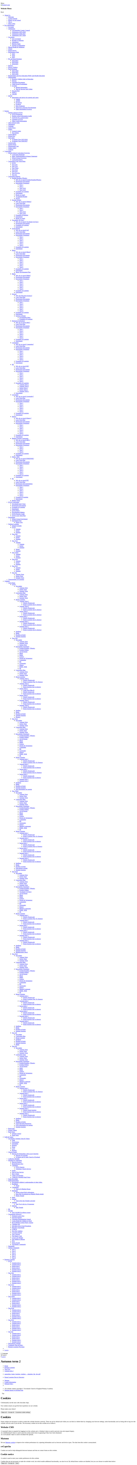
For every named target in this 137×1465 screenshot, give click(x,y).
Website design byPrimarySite (13, 1390)
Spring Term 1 (23, 388)
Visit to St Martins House (23, 1189)
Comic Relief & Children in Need (22, 1221)
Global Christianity (13, 1248)
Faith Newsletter (13, 1179)
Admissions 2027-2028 (19, 35)
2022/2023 (15, 60)
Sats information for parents (24, 789)
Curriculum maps (21, 1054)
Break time (11, 1128)
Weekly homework (28, 685)
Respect (14, 1150)
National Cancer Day (18, 1216)
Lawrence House (17, 1232)
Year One (15, 164)
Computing (15, 342)
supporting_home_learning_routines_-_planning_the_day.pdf (22, 1374)
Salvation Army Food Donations (21, 1226)
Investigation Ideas (24, 317)
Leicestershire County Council (21, 30)
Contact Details (12, 18)
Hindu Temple (20, 1196)
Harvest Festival (16, 1162)
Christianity (15, 1187)
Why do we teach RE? (22, 366)
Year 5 (21, 243)
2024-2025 (15, 72)
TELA (10, 22)
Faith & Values (8, 1137)
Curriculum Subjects (14, 176)
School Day (11, 136)
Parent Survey (12, 50)
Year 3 (21, 240)
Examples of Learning (22, 191)
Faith (13, 1140)
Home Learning (20, 599)
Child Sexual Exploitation (19, 84)
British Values (16, 500)
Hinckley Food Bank (18, 1227)
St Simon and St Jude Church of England (28, 1157)
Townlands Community (19, 1244)
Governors (11, 37)
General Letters (16, 131)
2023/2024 (15, 62)
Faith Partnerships (13, 1180)
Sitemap (6, 1380)
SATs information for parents (24, 1125)
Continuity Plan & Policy (15, 1345)
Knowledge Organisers (22, 183)
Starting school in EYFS (15, 112)
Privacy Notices (13, 67)
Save (17, 1463)
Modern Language (24, 989)
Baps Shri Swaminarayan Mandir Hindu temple (30, 1194)
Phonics (18, 717)
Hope (13, 1147)
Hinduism (15, 1190)
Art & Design (16, 228)
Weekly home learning (29, 1110)
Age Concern (16, 1234)
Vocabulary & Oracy (18, 220)
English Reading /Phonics (19, 178)
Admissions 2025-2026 (19, 32)
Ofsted (10, 49)
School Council (16, 1133)
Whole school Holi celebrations (25, 1192)
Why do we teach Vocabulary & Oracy (27, 222)
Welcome (11, 17)
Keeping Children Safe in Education (22, 79)
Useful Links (12, 143)
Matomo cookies (10, 1442)
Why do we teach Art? (22, 230)
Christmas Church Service (23, 1169)
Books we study (20, 195)
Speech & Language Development (26, 107)
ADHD (18, 101)
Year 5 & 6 (22, 190)
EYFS (14, 163)
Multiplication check (22, 952)
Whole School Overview (19, 158)
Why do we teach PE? (22, 480)
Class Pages (11, 583)
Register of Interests (18, 40)
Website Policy (8, 1384)
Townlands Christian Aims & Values (19, 1138)
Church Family (12, 1152)
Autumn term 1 (23, 759)
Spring (18, 531)
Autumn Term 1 (24, 384)
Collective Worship (13, 1159)
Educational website (21, 868)
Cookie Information (10, 1382)
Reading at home (21, 635)
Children (7, 581)
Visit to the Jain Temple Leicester (25, 1201)
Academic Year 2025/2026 (20, 139)
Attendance (15, 42)
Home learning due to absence (32, 687)
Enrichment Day (17, 520)
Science (14, 294)
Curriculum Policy (17, 159)
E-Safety (14, 86)
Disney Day (19, 522)
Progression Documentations (24, 484)
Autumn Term (20, 574)
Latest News (12, 128)
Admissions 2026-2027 (19, 34)
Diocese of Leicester (22, 1155)
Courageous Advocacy (15, 1214)
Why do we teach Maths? (23, 275)
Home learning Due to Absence (32, 772)
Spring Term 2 (23, 390)
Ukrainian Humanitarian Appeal (21, 1219)
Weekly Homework (29, 603)
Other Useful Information (19, 121)
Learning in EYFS (17, 119)
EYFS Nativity (20, 1167)
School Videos (12, 1130)
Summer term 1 (23, 621)
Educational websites (14, 1343)
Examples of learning (22, 215)
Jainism (14, 1199)
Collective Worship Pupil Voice (21, 1177)
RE (13, 364)
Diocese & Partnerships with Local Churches (25, 1154)
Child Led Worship (17, 1175)
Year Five (15, 171)
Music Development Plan (23, 272)
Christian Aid (16, 1224)
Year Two (15, 166)
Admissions (11, 28)
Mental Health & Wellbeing (16, 47)
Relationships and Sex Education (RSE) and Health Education (26, 75)
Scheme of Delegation (18, 45)
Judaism (14, 1202)
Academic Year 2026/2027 (20, 141)
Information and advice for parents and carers (25, 97)
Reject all (4, 1412)
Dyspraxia (19, 102)
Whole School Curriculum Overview (19, 153)
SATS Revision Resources (23, 1123)
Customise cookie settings (23, 1412)
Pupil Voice (11, 1132)
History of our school (14, 20)
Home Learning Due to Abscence (14, 1377)
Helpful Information (21, 87)
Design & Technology (18, 321)
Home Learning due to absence (32, 604)
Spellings (18, 631)
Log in (6, 1350)
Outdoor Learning (13, 524)
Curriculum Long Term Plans (16, 161)
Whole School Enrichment (19, 519)
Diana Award (16, 1243)
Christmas (15, 1165)
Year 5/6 (14, 1033)
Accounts (11, 27)
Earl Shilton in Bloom (18, 1239)
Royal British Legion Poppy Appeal (22, 1222)
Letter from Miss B (28, 690)
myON (18, 198)
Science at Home (21, 316)
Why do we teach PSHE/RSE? (25, 458)
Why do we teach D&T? (23, 322)
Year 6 (21, 245)
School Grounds (17, 526)
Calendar (11, 126)
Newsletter (19, 586)
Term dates (11, 138)
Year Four (15, 170)
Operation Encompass (18, 82)
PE (13, 479)
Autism (18, 99)
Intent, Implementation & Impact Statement (24, 156)
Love (13, 1148)
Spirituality (11, 1246)
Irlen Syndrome (20, 106)
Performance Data (13, 52)
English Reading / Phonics (27, 648)
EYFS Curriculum (13, 502)
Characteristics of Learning (16, 579)
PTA (13, 1241)
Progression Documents (23, 181)
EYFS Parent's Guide (18, 514)
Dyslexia (18, 104)
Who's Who (11, 23)
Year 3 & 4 (22, 188)
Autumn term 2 (23, 764)
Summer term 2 (23, 626)
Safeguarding (12, 77)
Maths (14, 274)
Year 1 (21, 185)
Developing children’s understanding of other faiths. (27, 1182)
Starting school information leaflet (22, 116)
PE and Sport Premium (15, 59)
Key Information (9, 25)
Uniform (10, 149)
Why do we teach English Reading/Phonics (28, 180)
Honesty (14, 1145)
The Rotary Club (17, 1236)
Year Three (15, 168)
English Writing (16, 200)
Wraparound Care (13, 146)
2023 (13, 54)
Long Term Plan (20, 203)
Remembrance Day (17, 1164)
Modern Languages (25, 826)
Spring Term (19, 576)
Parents (6, 111)
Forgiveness (15, 1142)
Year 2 (21, 186)
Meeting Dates (16, 44)
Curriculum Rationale (18, 154)
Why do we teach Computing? (25, 344)
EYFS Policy (16, 510)
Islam (13, 1197)
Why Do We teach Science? (24, 295)
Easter (14, 1170)
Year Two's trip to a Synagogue (25, 1204)
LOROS (14, 1229)
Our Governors (16, 39)
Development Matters (18, 512)
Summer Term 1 (24, 391)
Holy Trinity (15, 1174)
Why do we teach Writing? (23, 201)
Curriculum (7, 151)
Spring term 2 (23, 616)
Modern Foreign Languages (20, 438)
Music (14, 250)
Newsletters (15, 133)
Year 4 (21, 242)
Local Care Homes (17, 1237)
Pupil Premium (12, 69)
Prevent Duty (16, 91)
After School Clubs (14, 123)
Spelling (18, 710)
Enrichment (19, 193)
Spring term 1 (23, 769)
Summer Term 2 (24, 705)
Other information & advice (24, 109)
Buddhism (15, 1184)
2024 (13, 55)
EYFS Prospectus (17, 114)
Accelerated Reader (21, 196)
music (21, 1068)
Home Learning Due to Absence (32, 846)
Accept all (11, 1412)
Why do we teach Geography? (25, 396)
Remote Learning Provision (16, 1347)
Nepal (17, 1185)
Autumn (18, 529)
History (14, 416)
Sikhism (14, 1206)
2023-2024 (15, 70)
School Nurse (12, 144)
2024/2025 (15, 64)
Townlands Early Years (19, 504)
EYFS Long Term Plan (19, 515)
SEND (10, 96)
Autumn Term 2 (24, 386)
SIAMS (10, 1211)
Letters (10, 129)
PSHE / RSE (16, 457)
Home (6, 1366)
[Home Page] (5, 5)
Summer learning (21, 636)
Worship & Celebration (15, 1160)
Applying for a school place (20, 117)
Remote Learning (9, 1259)
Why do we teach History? (23, 418)
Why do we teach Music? (23, 252)
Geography (15, 395)
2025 (13, 57)
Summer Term (20, 578)
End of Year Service (18, 1172)
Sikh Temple (19, 1207)
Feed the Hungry (17, 1217)
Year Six (14, 175)
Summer (18, 532)
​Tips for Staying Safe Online (24, 89)
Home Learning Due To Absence (33, 682)
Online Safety (12, 148)
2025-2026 (15, 74)
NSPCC (14, 92)
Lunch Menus (12, 134)
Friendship (15, 1143)
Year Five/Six (16, 173)
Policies (10, 65)
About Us (7, 15)
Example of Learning (22, 497)
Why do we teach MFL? (23, 440)
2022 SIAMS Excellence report (21, 1212)
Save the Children (17, 1231)
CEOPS (14, 94)
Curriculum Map (20, 593)
